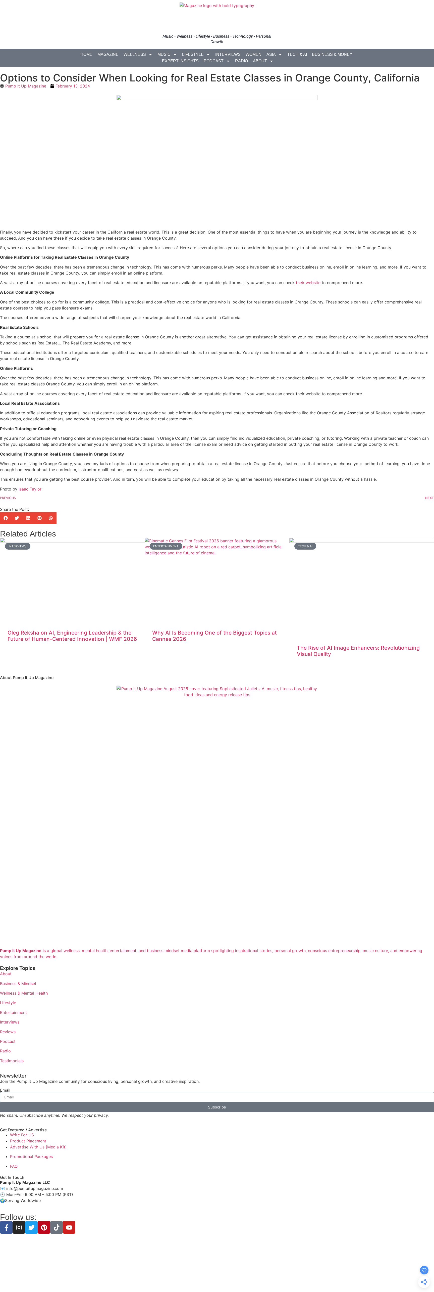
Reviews (8, 1031)
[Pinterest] (44, 1227)
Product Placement (28, 1140)
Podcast (214, 61)
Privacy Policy (186, 1279)
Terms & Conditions (217, 1279)
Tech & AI (297, 54)
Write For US (22, 1134)
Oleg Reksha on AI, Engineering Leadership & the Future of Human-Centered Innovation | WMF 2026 (72, 636)
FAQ (14, 1166)
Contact (252, 1279)
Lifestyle (193, 54)
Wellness (135, 54)
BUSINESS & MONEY (332, 54)
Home (86, 54)
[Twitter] (31, 1227)
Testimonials (12, 1060)
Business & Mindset (18, 983)
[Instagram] (19, 1227)
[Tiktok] (56, 1227)
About (260, 61)
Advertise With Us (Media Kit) (38, 1146)
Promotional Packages (31, 1156)
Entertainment (13, 1012)
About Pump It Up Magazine (26, 677)
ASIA (271, 54)
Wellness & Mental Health (24, 993)
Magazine (108, 54)
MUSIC (164, 54)
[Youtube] (69, 1227)
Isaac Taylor (30, 489)
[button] (5, 518)
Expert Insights (180, 61)
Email (5, 1090)
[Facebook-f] (6, 1227)
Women (253, 54)
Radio (241, 61)
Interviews (228, 54)
